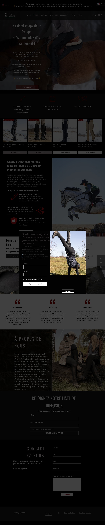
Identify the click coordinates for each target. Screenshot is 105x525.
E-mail (25, 271)
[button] (68, 291)
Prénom (25, 264)
